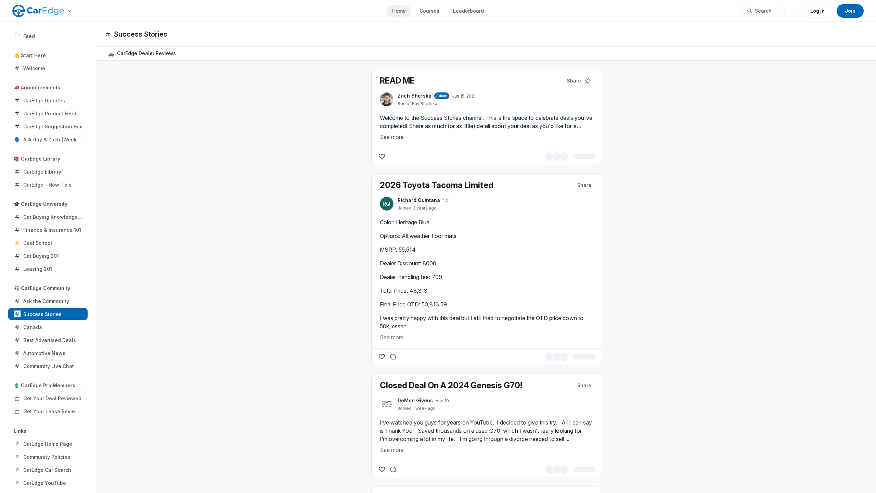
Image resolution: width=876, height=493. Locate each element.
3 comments (580, 357)
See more (392, 137)
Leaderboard (468, 11)
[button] (48, 68)
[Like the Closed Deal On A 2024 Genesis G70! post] (382, 469)
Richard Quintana (419, 200)
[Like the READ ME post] (382, 156)
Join (850, 11)
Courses (429, 11)
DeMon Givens (415, 400)
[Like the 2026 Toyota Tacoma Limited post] (382, 357)
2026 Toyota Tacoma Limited (436, 185)
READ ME (397, 81)
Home (399, 11)
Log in (817, 11)
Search (763, 11)
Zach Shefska (414, 96)
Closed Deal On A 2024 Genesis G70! (451, 385)
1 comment (582, 469)
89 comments (579, 157)
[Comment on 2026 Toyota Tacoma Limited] (393, 357)
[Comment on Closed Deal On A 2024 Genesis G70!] (393, 469)
